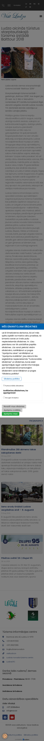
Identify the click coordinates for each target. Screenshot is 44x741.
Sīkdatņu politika (12, 378)
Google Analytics (12, 398)
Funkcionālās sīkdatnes (14, 386)
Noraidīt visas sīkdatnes (14, 406)
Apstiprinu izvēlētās (12, 410)
